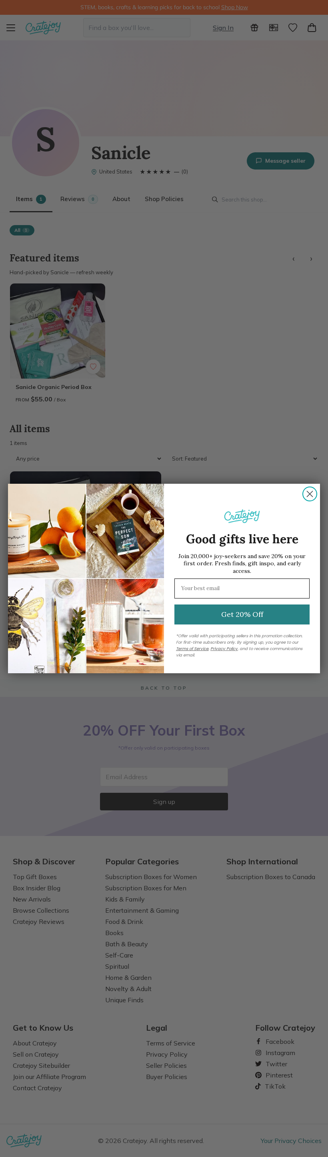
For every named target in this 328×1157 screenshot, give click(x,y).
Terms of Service (192, 649)
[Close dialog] (310, 494)
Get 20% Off (242, 614)
